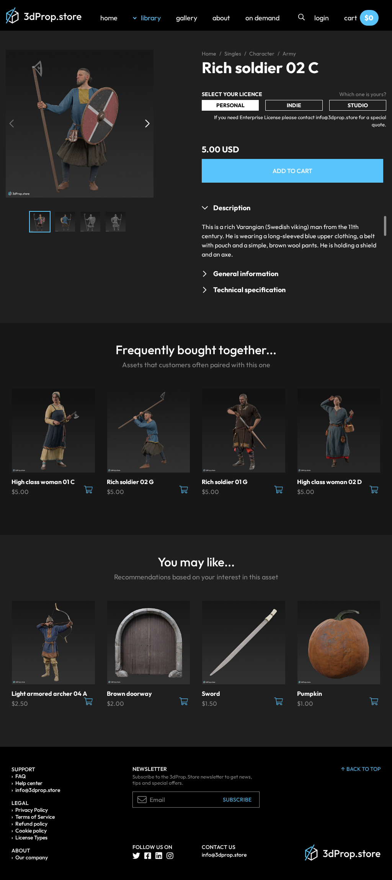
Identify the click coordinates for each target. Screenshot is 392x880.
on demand (262, 17)
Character (261, 53)
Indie (294, 105)
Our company (31, 857)
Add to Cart (292, 171)
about (221, 17)
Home (209, 53)
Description (231, 207)
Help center (28, 783)
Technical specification (249, 289)
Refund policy (31, 823)
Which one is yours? (362, 94)
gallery (186, 17)
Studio (358, 105)
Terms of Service (35, 816)
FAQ (20, 776)
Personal (230, 105)
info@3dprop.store (37, 790)
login (321, 17)
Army (289, 53)
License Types (31, 837)
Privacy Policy (31, 809)
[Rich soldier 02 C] (80, 123)
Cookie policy (31, 830)
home (109, 17)
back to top (363, 769)
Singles (232, 53)
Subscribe (237, 799)
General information (245, 273)
